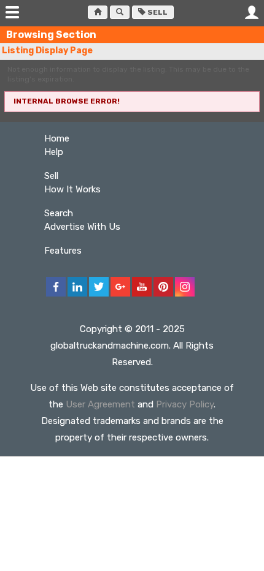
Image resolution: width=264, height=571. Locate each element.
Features (63, 250)
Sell (157, 12)
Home (56, 138)
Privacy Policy (185, 404)
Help (53, 151)
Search (58, 213)
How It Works (72, 189)
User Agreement (100, 404)
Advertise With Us (82, 226)
